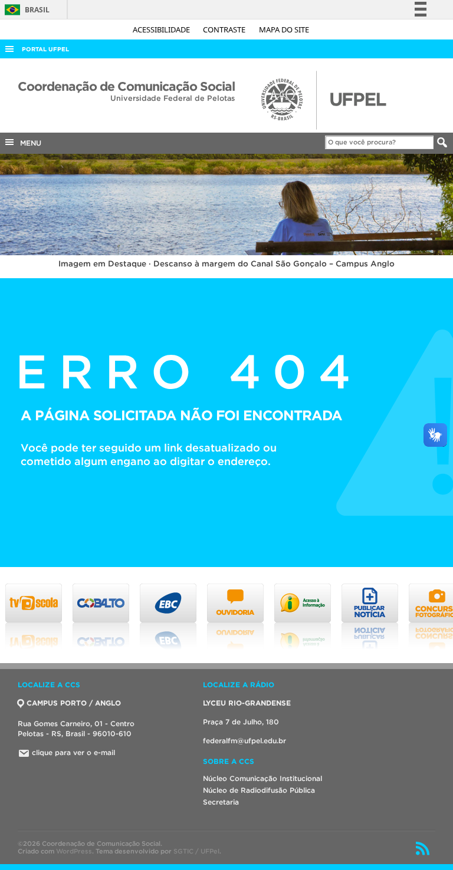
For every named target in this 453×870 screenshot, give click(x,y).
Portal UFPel (45, 49)
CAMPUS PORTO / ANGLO (74, 703)
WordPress (74, 851)
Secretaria (221, 802)
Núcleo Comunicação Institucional (262, 778)
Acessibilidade (162, 29)
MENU (28, 143)
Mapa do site (284, 29)
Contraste (225, 29)
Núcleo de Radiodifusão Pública (259, 790)
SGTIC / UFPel (196, 851)
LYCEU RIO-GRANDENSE (247, 703)
